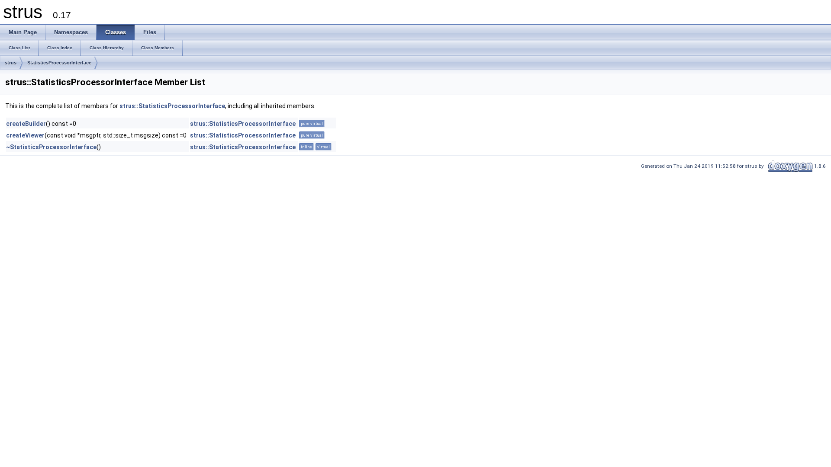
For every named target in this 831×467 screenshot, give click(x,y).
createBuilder (26, 123)
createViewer (25, 135)
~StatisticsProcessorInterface (51, 147)
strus (10, 62)
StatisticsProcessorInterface (59, 62)
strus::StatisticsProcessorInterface (172, 105)
